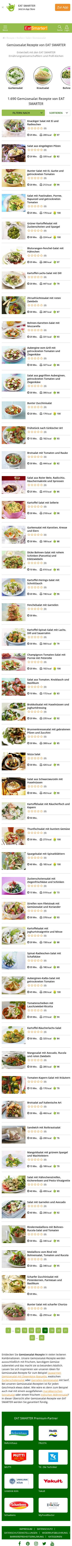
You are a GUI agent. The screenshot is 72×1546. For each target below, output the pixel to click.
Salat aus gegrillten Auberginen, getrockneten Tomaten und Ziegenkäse (46, 379)
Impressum (25, 1529)
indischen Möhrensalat (54, 1394)
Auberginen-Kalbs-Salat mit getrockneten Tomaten (43, 979)
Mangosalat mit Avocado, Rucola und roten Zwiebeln (46, 1054)
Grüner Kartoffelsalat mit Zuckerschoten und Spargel (43, 225)
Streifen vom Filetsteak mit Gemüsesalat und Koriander (44, 905)
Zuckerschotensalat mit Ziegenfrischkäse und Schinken (45, 880)
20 (58, 1330)
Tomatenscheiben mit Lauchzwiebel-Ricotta (40, 1004)
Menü (5, 30)
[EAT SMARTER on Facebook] (19, 1543)
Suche (60, 30)
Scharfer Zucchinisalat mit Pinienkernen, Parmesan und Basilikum (44, 1280)
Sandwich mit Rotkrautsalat (43, 1127)
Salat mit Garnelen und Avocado (46, 1202)
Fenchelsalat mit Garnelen (42, 605)
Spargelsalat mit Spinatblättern (46, 853)
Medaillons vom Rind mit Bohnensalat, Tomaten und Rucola (48, 1253)
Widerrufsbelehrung (55, 1532)
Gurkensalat (15, 88)
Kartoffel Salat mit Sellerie (43, 502)
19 (52, 1330)
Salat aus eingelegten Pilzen (44, 146)
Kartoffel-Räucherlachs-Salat (44, 1028)
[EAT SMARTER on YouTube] (52, 1543)
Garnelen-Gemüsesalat (44, 1380)
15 (24, 1330)
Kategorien (55, 1536)
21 (65, 1330)
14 (17, 1330)
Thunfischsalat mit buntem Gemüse (48, 829)
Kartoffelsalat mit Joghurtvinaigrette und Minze (44, 930)
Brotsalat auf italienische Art (44, 1102)
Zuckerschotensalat (13, 1380)
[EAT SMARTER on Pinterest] (28, 1543)
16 (31, 1330)
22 (32, 1337)
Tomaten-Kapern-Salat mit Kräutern (48, 1077)
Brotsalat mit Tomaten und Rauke (47, 452)
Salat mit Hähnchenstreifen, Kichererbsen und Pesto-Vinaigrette (48, 1179)
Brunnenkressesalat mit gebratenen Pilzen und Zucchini (48, 731)
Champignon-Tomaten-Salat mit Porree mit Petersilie (46, 656)
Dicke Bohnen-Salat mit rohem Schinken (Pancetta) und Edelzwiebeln (45, 556)
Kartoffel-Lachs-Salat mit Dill (44, 273)
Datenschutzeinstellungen (20, 1532)
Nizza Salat (33, 754)
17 (38, 1330)
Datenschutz (45, 1529)
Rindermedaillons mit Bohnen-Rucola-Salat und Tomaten (45, 1228)
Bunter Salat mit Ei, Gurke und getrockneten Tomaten (45, 172)
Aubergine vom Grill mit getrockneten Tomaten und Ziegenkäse (43, 351)
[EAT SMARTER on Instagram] (36, 1543)
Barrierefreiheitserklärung (27, 1536)
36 (41, 1337)
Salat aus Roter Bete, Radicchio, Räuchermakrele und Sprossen (46, 479)
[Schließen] (3, 7)
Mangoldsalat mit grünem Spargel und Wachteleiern (47, 1154)
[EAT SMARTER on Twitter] (44, 1543)
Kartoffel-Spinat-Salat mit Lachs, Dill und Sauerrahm (46, 631)
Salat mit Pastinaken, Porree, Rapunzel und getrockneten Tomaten (44, 199)
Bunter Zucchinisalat (39, 403)
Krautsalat (43, 88)
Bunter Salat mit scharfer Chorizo (47, 1304)
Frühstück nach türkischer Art (45, 428)
